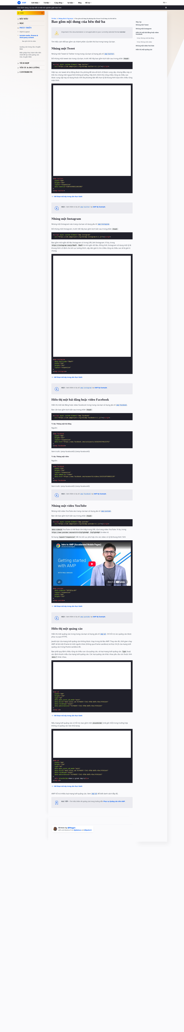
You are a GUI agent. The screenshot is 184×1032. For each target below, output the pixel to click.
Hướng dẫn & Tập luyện (65, 18)
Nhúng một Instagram (144, 29)
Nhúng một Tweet (142, 25)
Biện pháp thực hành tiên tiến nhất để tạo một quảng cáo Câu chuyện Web (30, 55)
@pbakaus (78, 830)
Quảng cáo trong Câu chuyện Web (30, 48)
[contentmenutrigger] (150, 22)
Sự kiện (70, 3)
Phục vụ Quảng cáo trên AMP (114, 801)
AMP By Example (99, 207)
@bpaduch (88, 830)
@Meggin (71, 828)
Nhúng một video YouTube (145, 46)
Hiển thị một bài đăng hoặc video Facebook (147, 33)
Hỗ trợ (87, 3)
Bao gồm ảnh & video (29, 41)
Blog (79, 3)
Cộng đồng (58, 3)
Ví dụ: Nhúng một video (144, 42)
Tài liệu (46, 3)
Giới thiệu (34, 3)
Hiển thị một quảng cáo (144, 50)
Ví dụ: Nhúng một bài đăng (145, 38)
